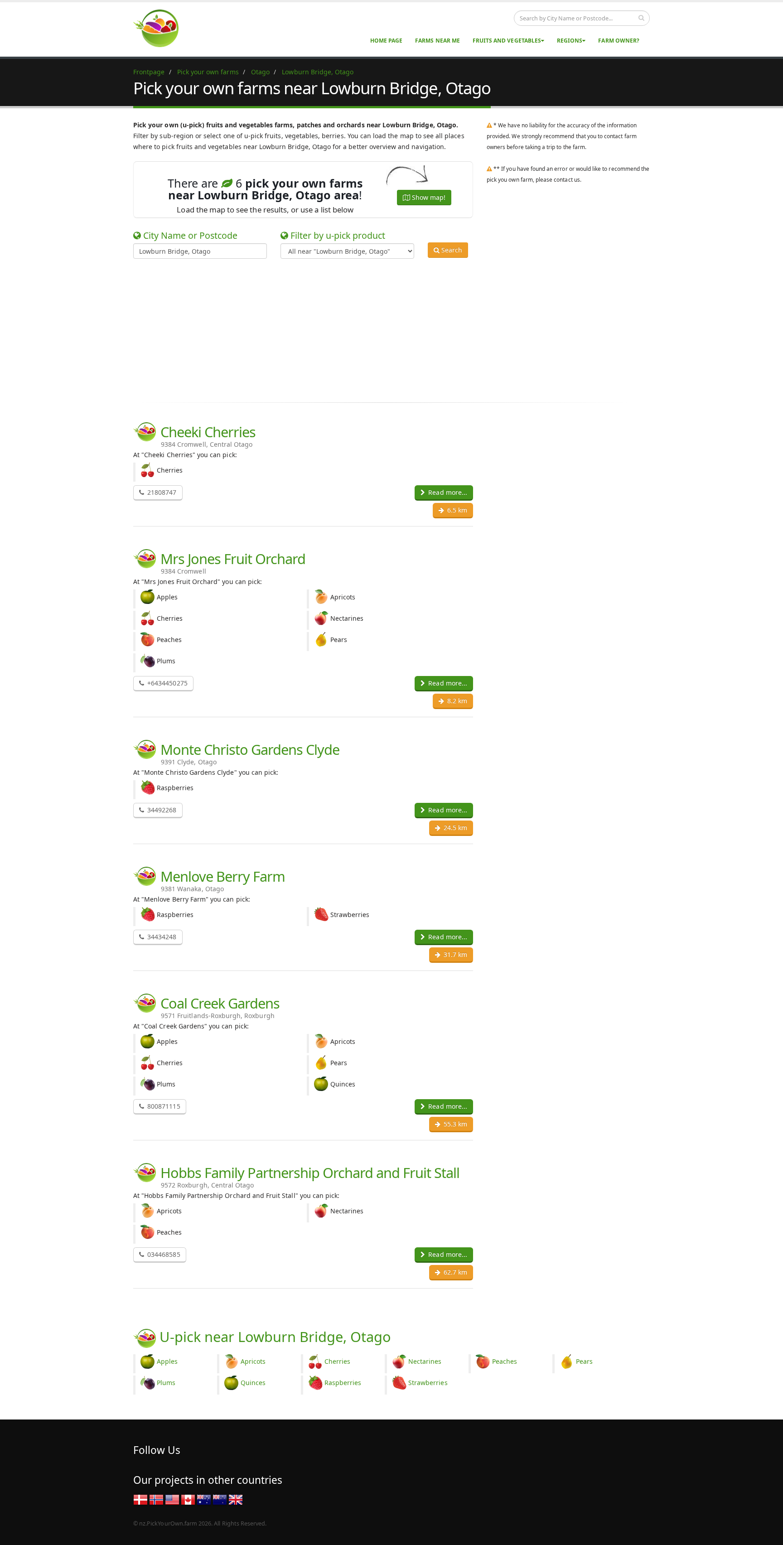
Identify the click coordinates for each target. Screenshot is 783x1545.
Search (451, 250)
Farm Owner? (618, 40)
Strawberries (428, 1382)
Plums (166, 1382)
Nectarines (425, 1361)
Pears (584, 1361)
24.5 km (454, 827)
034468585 (162, 1254)
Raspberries (343, 1382)
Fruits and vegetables (507, 40)
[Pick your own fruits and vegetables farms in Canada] (188, 1499)
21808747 (160, 492)
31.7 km (454, 954)
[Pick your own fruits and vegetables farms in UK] (235, 1499)
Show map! (427, 197)
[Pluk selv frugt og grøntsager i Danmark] (140, 1499)
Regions (569, 40)
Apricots (253, 1361)
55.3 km (454, 1124)
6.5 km (456, 510)
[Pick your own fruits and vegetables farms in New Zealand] (220, 1499)
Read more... (446, 492)
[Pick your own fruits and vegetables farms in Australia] (204, 1499)
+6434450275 (166, 683)
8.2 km (456, 700)
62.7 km (454, 1272)
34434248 (160, 936)
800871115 (162, 1106)
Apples (167, 1361)
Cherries (337, 1361)
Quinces (253, 1382)
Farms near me (437, 40)
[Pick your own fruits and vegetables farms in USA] (172, 1499)
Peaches (504, 1361)
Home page (386, 40)
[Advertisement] (384, 329)
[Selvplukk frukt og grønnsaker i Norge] (156, 1499)
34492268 (160, 810)
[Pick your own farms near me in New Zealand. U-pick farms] (161, 28)
